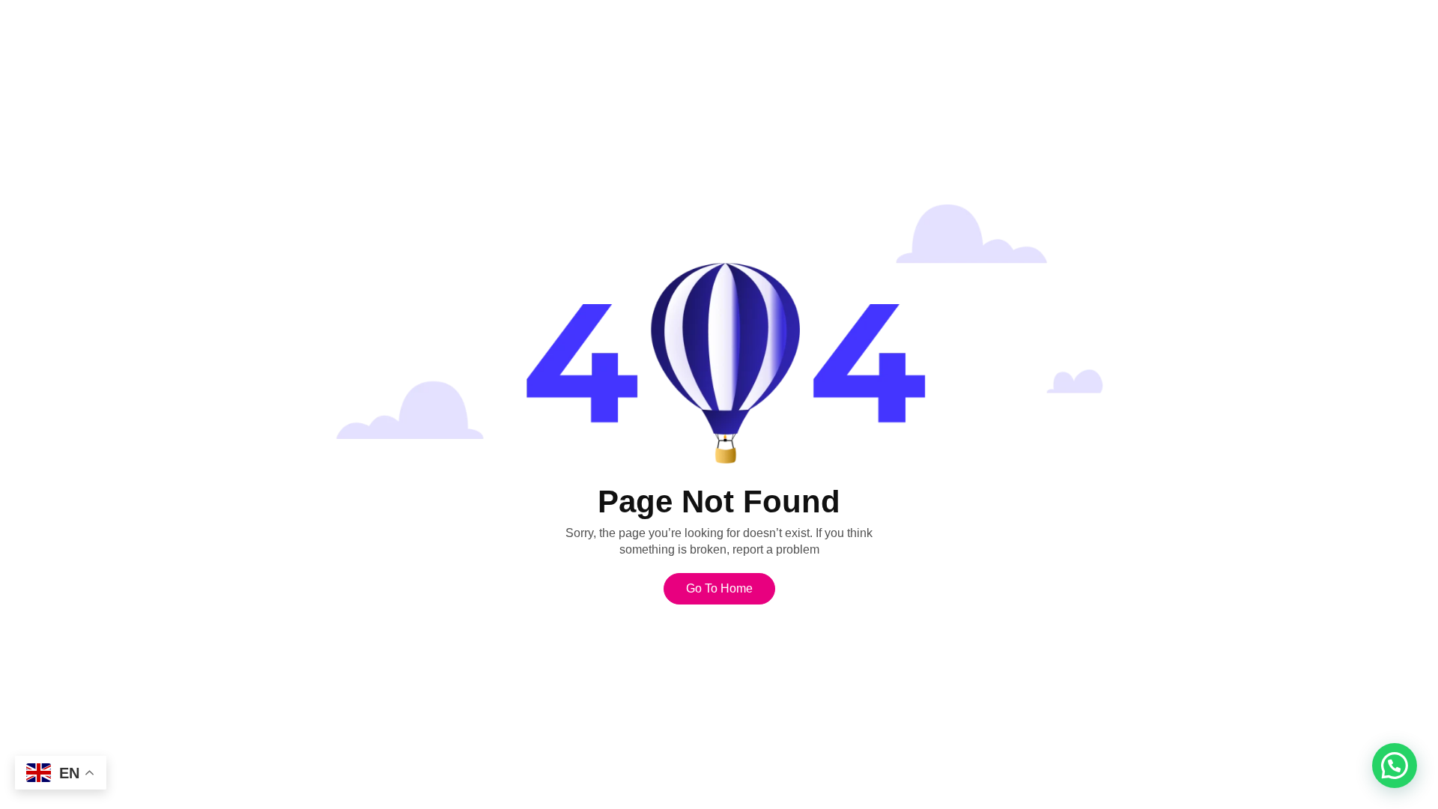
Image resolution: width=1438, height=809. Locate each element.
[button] (1394, 765)
